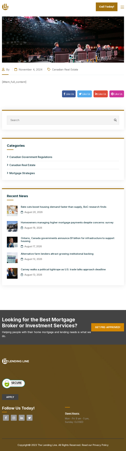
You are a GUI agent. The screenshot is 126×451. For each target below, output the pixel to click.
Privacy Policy (100, 445)
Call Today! (106, 6)
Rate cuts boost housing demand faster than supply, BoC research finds (63, 206)
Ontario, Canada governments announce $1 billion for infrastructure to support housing (67, 240)
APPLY (10, 397)
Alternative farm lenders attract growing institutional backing (57, 253)
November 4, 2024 (30, 69)
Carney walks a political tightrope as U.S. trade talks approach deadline (63, 269)
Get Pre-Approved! (107, 327)
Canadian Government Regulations (30, 157)
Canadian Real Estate (65, 69)
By (7, 69)
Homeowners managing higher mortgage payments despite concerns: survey (67, 222)
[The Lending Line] (17, 6)
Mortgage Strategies (22, 173)
